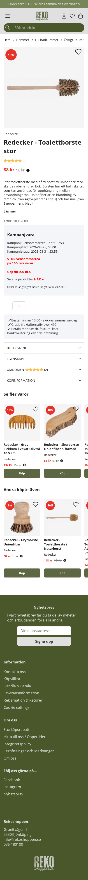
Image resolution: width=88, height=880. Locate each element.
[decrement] (7, 305)
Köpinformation (21, 380)
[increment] (31, 305)
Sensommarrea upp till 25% (44, 243)
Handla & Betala (17, 686)
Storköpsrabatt (17, 729)
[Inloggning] (64, 16)
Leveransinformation (21, 693)
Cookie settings (17, 707)
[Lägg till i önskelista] (79, 51)
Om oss (10, 758)
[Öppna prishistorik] (28, 170)
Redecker (11, 134)
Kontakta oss (15, 671)
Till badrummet (46, 40)
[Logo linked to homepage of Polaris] (42, 16)
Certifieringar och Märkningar (29, 750)
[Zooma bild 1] (44, 87)
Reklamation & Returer (23, 700)
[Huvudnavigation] (8, 16)
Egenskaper (17, 359)
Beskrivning (17, 348)
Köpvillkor (12, 678)
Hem (7, 40)
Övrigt (68, 40)
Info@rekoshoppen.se (22, 839)
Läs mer (10, 211)
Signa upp (44, 641)
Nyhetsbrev (13, 794)
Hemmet (22, 40)
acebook (12, 779)
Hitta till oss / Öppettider (25, 736)
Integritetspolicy (17, 743)
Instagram (12, 786)
